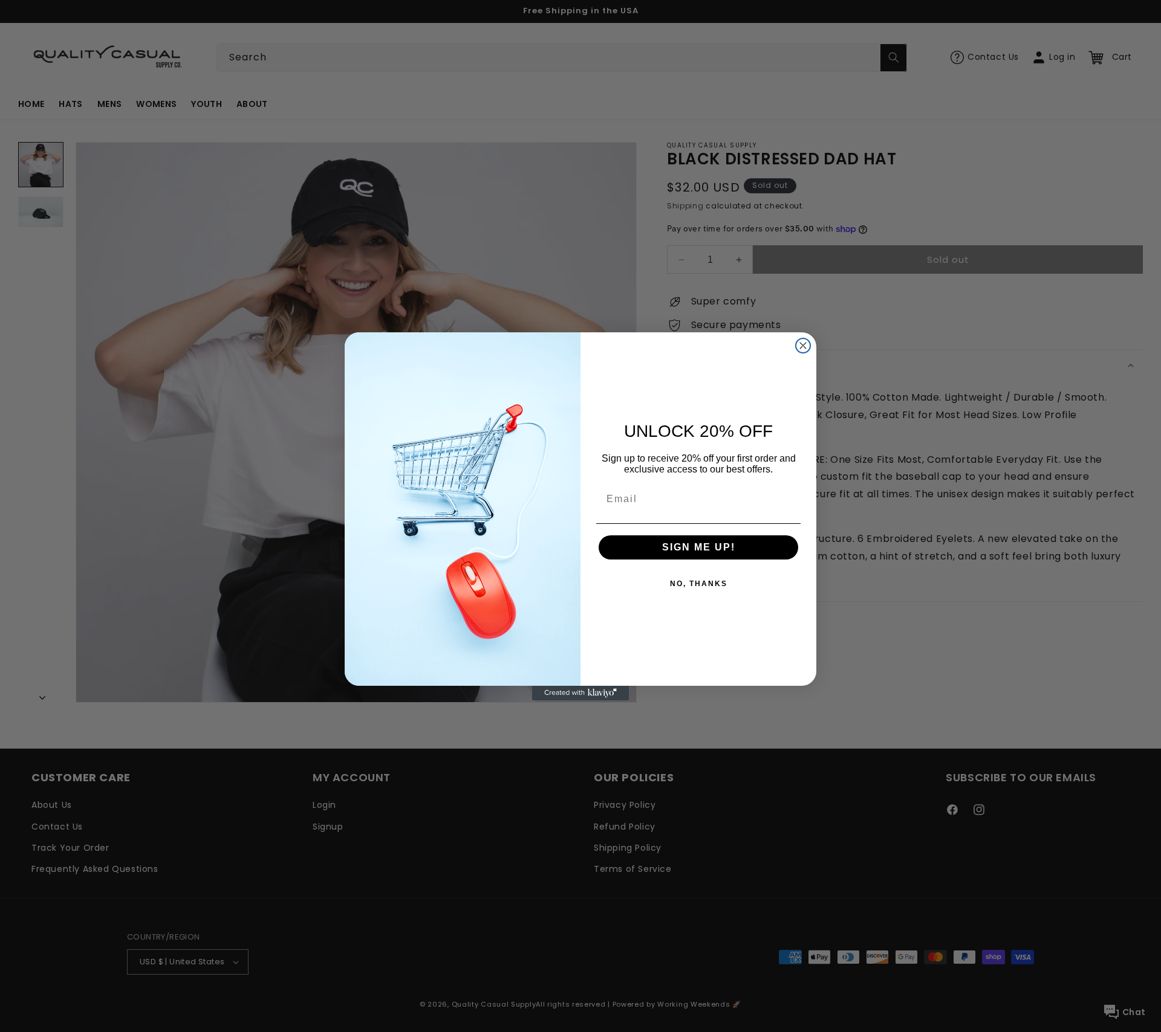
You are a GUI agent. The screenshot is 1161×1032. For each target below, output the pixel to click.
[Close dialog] (803, 345)
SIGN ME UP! (698, 547)
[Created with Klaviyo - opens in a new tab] (580, 693)
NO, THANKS (698, 583)
